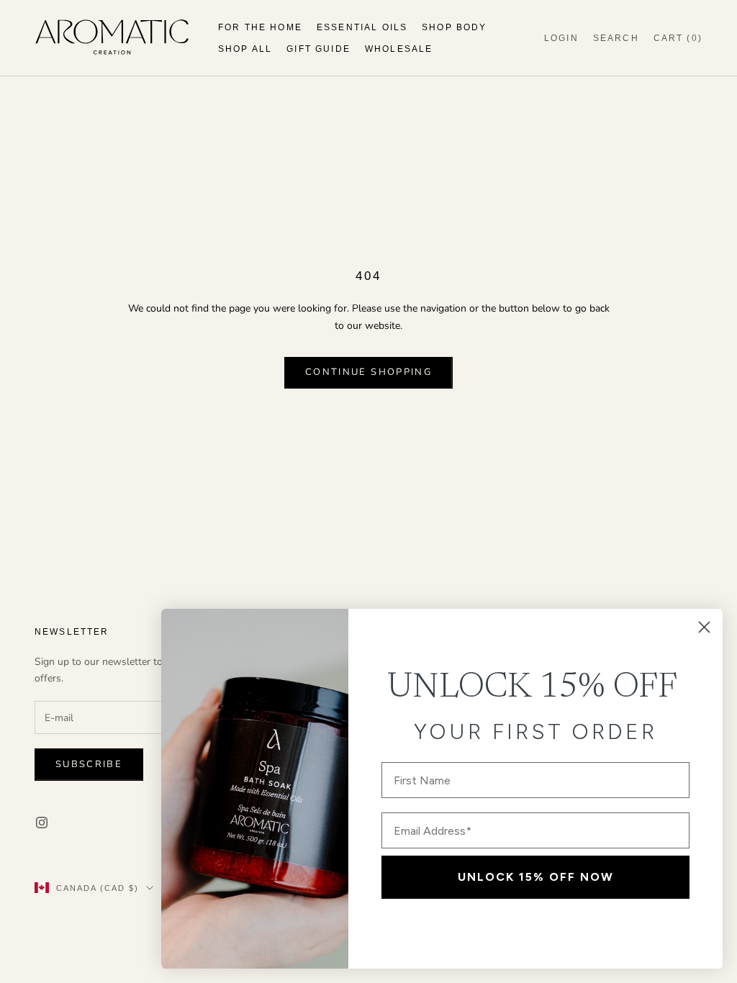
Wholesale (399, 49)
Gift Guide (318, 49)
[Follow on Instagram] (42, 822)
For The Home (260, 27)
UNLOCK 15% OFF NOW (536, 877)
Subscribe (88, 764)
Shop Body (454, 27)
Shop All (245, 49)
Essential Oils (362, 27)
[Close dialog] (704, 627)
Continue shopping (368, 372)
